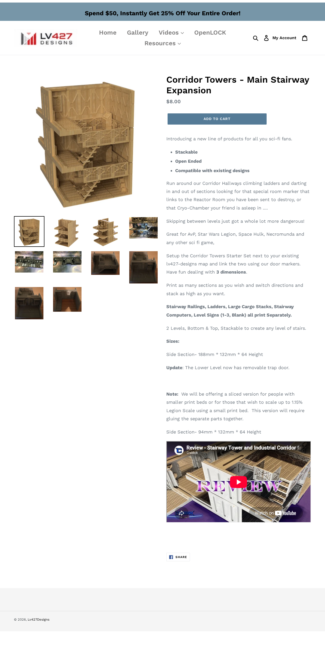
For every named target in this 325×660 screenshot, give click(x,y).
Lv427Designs (39, 619)
